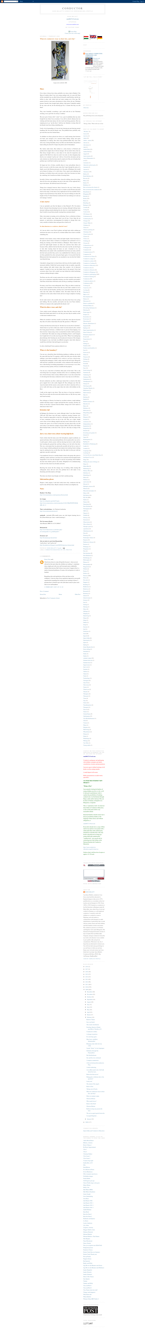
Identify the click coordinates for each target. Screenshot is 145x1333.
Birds (84, 183)
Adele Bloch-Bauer (88, 1140)
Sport (84, 642)
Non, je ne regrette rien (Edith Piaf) (92, 1245)
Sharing (85, 607)
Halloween (86, 390)
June (88, 1007)
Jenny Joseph (86, 1194)
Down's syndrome (88, 303)
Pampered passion (88, 1247)
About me (86, 107)
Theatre (85, 691)
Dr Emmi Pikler (87, 305)
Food (84, 363)
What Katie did (87, 1294)
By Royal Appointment (89, 1147)
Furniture (85, 372)
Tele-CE (85, 683)
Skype (85, 618)
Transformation (87, 705)
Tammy (85, 1281)
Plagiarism (86, 567)
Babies (85, 174)
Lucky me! (89, 1081)
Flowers (85, 361)
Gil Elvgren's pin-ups (88, 1181)
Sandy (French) (87, 1272)
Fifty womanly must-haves (90, 1174)
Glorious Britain (91, 1098)
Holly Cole (86, 1187)
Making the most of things (90, 462)
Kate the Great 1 (87, 1214)
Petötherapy (86, 558)
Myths (85, 500)
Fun (84, 368)
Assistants (86, 163)
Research (85, 591)
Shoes (85, 609)
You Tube (85, 743)
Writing (85, 741)
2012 (86, 982)
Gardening (86, 375)
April (88, 1012)
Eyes (84, 341)
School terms (86, 598)
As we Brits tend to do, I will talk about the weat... (95, 1071)
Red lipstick (86, 1261)
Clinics (85, 238)
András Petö (86, 149)
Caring (85, 209)
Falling (85, 343)
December (90, 992)
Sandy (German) (87, 1274)
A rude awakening (91, 1067)
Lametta (85, 448)
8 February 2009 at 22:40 (53, 587)
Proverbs (85, 580)
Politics (85, 573)
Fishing (85, 359)
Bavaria (85, 178)
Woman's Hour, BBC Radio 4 (91, 1299)
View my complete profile (92, 958)
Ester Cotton (86, 332)
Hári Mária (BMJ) (88, 1189)
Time (84, 698)
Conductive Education (52, 549)
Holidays (85, 408)
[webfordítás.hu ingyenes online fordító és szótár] (94, 881)
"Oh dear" (85, 131)
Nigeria (85, 513)
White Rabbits (87, 1297)
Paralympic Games (88, 537)
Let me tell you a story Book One (92, 455)
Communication (87, 252)
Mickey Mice (87, 471)
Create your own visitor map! (72, 33)
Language (86, 450)
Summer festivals (87, 660)
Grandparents (86, 381)
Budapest (85, 205)
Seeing (85, 604)
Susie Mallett (89, 891)
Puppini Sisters (87, 1259)
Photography (86, 564)
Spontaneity (86, 640)
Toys (84, 700)
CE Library (86, 214)
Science (85, 600)
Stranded (85, 651)
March (89, 1015)
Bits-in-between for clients (90, 187)
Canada (85, 207)
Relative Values (91, 1019)
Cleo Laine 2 (86, 1158)
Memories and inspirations (96, 59)
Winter (85, 734)
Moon (85, 477)
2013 (86, 979)
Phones (85, 562)
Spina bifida (86, 638)
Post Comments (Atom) (53, 598)
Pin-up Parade (87, 1256)
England (85, 326)
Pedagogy (86, 546)
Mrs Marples (86, 1239)
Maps (84, 464)
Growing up (86, 386)
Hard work (86, 392)
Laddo (85, 446)
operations (86, 529)
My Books (86, 495)
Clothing (85, 241)
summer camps (87, 658)
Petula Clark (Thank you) (90, 1254)
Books (85, 198)
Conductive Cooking (89, 263)
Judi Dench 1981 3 (88, 1207)
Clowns (85, 243)
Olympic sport (87, 526)
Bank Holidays (87, 176)
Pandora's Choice (88, 1250)
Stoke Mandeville (88, 647)
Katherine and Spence (89, 1218)
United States (86, 714)
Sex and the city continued (94, 1058)
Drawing (85, 310)
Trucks (85, 712)
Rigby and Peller (87, 1263)
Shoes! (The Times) (88, 1276)
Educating (86, 321)
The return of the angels (93, 1084)
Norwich (85, 520)
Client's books (87, 234)
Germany (85, 377)
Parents (85, 540)
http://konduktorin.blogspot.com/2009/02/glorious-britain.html (57, 545)
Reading (85, 584)
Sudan (85, 656)
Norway (85, 517)
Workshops (86, 738)
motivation (86, 482)
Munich (85, 488)
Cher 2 (85, 1152)
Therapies (86, 694)
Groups (85, 384)
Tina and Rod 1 (87, 1285)
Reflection (86, 587)
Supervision (86, 665)
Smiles (85, 622)
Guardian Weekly (88, 388)
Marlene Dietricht (88, 1232)
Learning (85, 453)
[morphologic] (84, 866)
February (89, 1017)
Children (85, 225)
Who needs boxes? (91, 1101)
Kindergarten (86, 439)
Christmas (86, 232)
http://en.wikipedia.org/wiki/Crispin (49, 501)
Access (85, 134)
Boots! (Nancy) (87, 1145)
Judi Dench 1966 (87, 1201)
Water (84, 725)
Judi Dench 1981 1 (88, 1203)
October (89, 997)
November (90, 994)
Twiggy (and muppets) (89, 1292)
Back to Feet (90, 1086)
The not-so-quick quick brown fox (96, 1113)
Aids (84, 147)
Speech (85, 636)
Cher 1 (85, 1149)
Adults (85, 138)
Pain (84, 533)
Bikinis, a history (88, 1143)
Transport (85, 707)
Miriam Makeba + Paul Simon (91, 1236)
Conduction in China (89, 256)
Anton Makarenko (88, 158)
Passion (85, 544)
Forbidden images (88, 1176)
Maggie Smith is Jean (89, 1230)
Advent (85, 143)
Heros (84, 406)
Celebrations (86, 216)
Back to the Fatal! (91, 1104)
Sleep (84, 620)
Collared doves (87, 245)
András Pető (86, 151)
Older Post (77, 594)
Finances (85, 357)
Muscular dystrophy (88, 491)
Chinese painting (88, 230)
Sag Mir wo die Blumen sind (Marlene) (93, 1268)
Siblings (85, 611)
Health (85, 399)
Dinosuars (86, 301)
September (90, 999)
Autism (85, 169)
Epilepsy (85, 328)
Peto (84, 551)
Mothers (85, 479)
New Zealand (86, 506)
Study (85, 654)
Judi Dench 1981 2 (88, 1205)
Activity (85, 136)
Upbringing (86, 716)
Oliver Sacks (86, 524)
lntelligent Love (87, 457)
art (84, 160)
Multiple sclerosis (88, 486)
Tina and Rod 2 (87, 1288)
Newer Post (43, 594)
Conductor (72, 8)
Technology (86, 678)
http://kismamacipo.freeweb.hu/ (48, 538)
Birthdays (86, 185)
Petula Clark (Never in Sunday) (91, 1252)
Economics (86, 317)
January (89, 1119)
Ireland (85, 435)
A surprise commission (93, 1060)
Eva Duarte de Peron (88, 1169)
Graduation (86, 379)
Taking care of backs (92, 1089)
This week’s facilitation (93, 1024)
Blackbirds (86, 192)
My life (63, 549)
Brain (84, 201)
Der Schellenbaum (91, 1055)
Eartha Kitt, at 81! (88, 1163)
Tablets (85, 671)
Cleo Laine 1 (86, 1156)
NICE (84, 511)
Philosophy (86, 560)
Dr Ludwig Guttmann (89, 308)
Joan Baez (86, 1198)
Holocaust (86, 410)
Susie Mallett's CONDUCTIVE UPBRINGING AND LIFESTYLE (93, 55)
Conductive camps (88, 259)
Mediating (86, 468)
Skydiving (86, 616)
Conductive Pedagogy (89, 272)
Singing (85, 613)
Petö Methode (87, 555)
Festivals (85, 352)
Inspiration (86, 426)
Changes (85, 221)
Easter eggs (86, 312)
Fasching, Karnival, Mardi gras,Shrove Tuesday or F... (94, 1028)
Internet (85, 430)
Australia (85, 167)
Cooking (85, 285)
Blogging (85, 194)
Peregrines (86, 549)
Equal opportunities (88, 330)
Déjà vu (85, 294)
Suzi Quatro (86, 1279)
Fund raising (86, 370)
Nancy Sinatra (87, 1243)
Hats (84, 395)
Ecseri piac (86, 319)
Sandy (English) (87, 1270)
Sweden (85, 669)
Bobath (85, 196)
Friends (85, 366)
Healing (85, 397)
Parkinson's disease (88, 542)
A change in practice (92, 1034)
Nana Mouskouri (87, 1241)
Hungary (85, 417)
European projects (88, 334)
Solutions (85, 631)
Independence (87, 424)
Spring (85, 645)
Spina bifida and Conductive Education (93, 1131)
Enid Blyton (86, 1167)
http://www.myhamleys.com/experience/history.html (54, 495)
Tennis (85, 687)
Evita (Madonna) (87, 1172)
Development (87, 296)
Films (84, 354)
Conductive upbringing (89, 274)
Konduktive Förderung (89, 444)
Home (60, 594)
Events (85, 337)
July (88, 1004)
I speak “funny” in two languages (95, 1048)
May (88, 1009)
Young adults (86, 745)
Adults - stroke (87, 140)
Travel (85, 709)
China (85, 227)
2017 (86, 969)
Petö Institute (86, 553)
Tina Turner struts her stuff (90, 1290)
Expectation (86, 339)
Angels (85, 154)
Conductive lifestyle (88, 270)
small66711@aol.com (72, 19)
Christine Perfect (87, 1154)
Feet (84, 350)
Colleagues (86, 247)
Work (84, 736)
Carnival (85, 212)
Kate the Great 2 (87, 1216)
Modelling (86, 475)
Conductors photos (88, 281)
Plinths (85, 569)
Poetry (85, 571)
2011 (86, 984)
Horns (85, 415)
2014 (86, 977)
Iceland (85, 419)
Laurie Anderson (87, 1223)
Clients (85, 236)
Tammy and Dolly (88, 1283)
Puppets (85, 582)
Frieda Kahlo (86, 1178)
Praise (85, 578)
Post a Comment (44, 591)
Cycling (85, 290)
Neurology (86, 504)
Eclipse (85, 314)
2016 (86, 972)
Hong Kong (86, 413)
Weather (85, 727)
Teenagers (86, 680)
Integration (86, 428)
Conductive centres (88, 261)
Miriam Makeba (87, 1234)
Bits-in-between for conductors (91, 189)
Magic (85, 459)
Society (85, 627)
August (89, 1002)
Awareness (86, 172)
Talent (85, 674)
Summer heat (86, 662)
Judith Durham (87, 1209)
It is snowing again (92, 1037)
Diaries (85, 299)
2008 (86, 1122)
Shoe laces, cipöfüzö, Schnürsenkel (92, 1040)
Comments (86, 250)
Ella (84, 1165)
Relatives (85, 589)
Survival (85, 667)
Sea (84, 602)
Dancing (85, 292)
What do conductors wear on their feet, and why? (95, 1092)
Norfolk (85, 515)
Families (85, 346)
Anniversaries (87, 156)
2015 (86, 974)
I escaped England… (92, 1116)
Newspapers (86, 508)
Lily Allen (86, 1225)
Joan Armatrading (88, 1196)
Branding (85, 203)
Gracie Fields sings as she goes (91, 1183)
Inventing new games (89, 433)
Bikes (84, 180)
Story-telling (86, 649)
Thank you (86, 689)
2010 (86, 987)
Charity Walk (86, 223)
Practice (69, 549)
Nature (85, 502)
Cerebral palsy (87, 218)
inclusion (85, 421)
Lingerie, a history (88, 1227)
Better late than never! (92, 1074)
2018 (86, 966)
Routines (85, 593)
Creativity (86, 288)
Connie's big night (88, 1160)
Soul (84, 633)
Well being (86, 729)
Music (85, 493)
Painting (85, 535)
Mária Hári (86, 466)
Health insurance (87, 401)
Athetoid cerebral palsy (89, 165)
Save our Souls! (91, 1022)
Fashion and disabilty (89, 348)
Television (86, 685)
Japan (84, 437)
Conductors (86, 279)
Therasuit (85, 696)
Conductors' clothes (92, 1031)
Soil (84, 629)
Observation (86, 522)
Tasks (84, 676)
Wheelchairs (86, 732)
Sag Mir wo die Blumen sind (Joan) (92, 1265)
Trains (85, 703)
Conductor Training (88, 276)
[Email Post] (63, 548)
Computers (86, 254)
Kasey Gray (47, 559)
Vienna (85, 723)
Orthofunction (87, 531)
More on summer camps (93, 1096)
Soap (84, 624)
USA (84, 720)
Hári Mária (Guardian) (89, 1192)
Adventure (86, 145)
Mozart (85, 484)
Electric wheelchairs (88, 323)
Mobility (85, 473)
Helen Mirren (86, 1185)
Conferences (86, 283)
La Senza (85, 1221)
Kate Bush (86, 1212)
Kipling (85, 442)
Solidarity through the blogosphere (92, 1052)
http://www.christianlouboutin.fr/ (49, 511)
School (85, 595)
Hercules (85, 404)
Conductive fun (87, 267)
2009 (86, 989)
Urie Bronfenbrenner (88, 718)
